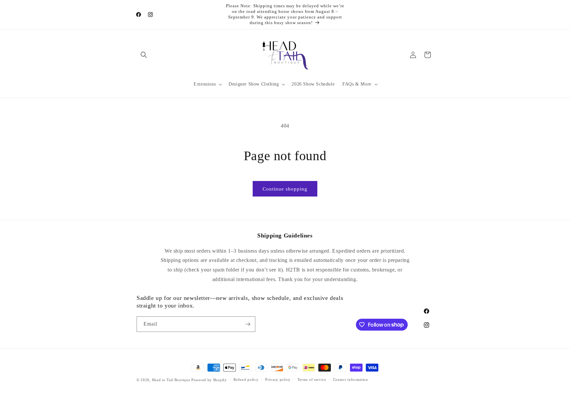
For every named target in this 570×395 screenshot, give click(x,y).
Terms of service (312, 379)
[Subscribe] (247, 324)
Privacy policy (278, 379)
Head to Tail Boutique (171, 380)
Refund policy (246, 379)
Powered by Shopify (209, 380)
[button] (144, 55)
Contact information (350, 379)
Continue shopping (285, 189)
